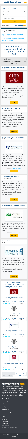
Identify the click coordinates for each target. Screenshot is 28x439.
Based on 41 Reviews (16, 100)
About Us (4, 405)
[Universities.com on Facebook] (13, 436)
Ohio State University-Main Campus (14, 67)
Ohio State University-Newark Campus (14, 363)
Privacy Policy (5, 421)
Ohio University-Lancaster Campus (14, 205)
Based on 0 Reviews (17, 168)
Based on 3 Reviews (17, 274)
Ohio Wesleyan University (11, 176)
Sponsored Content (6, 25)
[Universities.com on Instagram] (15, 436)
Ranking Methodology (7, 407)
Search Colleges (5, 401)
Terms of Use (5, 423)
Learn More (14, 103)
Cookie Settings (5, 425)
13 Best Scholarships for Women (9, 414)
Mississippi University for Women (14, 137)
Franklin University (9, 241)
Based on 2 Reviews (17, 128)
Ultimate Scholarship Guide (8, 412)
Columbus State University (12, 108)
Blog (3, 403)
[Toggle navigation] (1, 2)
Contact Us (4, 419)
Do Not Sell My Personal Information (9, 427)
